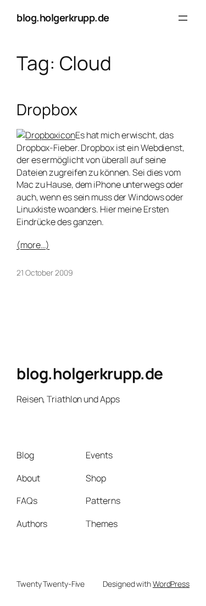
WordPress (171, 584)
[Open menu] (183, 18)
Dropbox (46, 110)
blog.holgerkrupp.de (62, 17)
